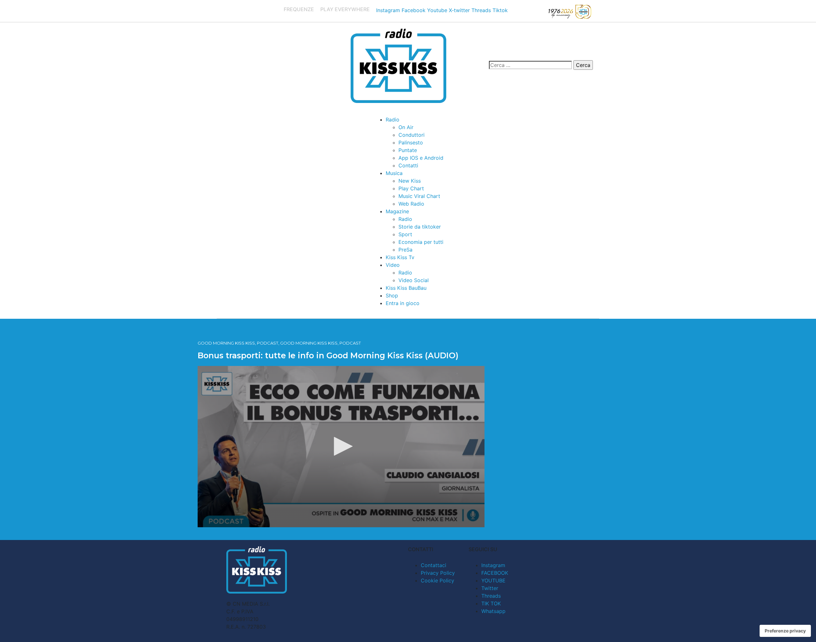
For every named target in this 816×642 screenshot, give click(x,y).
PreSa (405, 249)
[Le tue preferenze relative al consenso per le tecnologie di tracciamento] (785, 631)
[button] (341, 446)
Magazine (397, 211)
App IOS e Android (420, 158)
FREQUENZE (299, 9)
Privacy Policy (438, 573)
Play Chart (411, 188)
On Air (405, 127)
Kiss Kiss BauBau (406, 288)
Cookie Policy (437, 580)
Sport (405, 234)
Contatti (408, 165)
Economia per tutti (420, 242)
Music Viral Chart (419, 196)
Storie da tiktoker (419, 226)
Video (393, 265)
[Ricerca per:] (530, 65)
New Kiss (409, 181)
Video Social (413, 280)
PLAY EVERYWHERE (345, 9)
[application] (341, 446)
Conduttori (411, 135)
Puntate (407, 150)
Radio (392, 119)
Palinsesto (410, 142)
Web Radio (411, 204)
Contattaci (433, 565)
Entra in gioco (402, 303)
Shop (392, 295)
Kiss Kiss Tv (400, 257)
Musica (394, 173)
